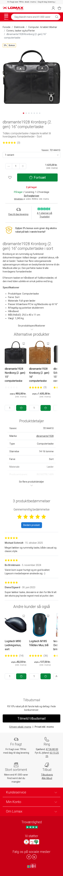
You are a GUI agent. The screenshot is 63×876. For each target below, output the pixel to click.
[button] (9, 45)
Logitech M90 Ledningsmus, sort (13, 645)
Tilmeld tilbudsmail (31, 718)
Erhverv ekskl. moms (20, 726)
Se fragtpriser (31, 195)
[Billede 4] (31, 113)
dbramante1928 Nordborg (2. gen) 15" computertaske (15, 374)
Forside (6, 27)
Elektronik (19, 27)
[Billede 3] (29, 113)
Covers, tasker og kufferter (20, 30)
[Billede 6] (37, 113)
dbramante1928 (45, 436)
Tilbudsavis (47, 774)
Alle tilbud (47, 778)
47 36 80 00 (52, 749)
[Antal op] (22, 166)
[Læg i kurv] (21, 408)
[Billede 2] (26, 113)
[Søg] (56, 17)
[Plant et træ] (34, 841)
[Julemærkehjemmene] (26, 841)
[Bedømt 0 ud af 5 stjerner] (11, 387)
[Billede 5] (34, 113)
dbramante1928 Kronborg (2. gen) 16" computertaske (39, 374)
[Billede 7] (39, 113)
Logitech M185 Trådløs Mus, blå (38, 643)
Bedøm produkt (31, 525)
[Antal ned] (8, 166)
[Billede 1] (23, 113)
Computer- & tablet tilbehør (42, 27)
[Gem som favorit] (23, 343)
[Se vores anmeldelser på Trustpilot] (32, 827)
